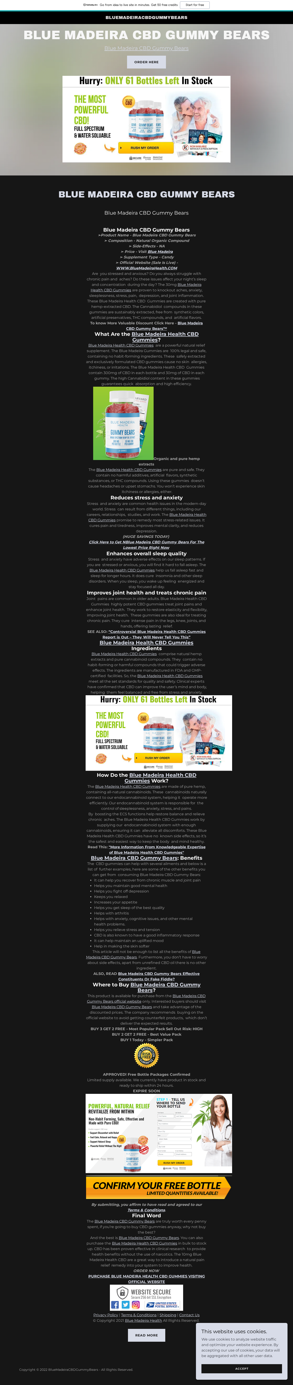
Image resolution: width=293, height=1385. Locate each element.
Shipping (168, 1315)
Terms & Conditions (139, 1315)
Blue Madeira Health (143, 1320)
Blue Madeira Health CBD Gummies (121, 345)
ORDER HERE (146, 62)
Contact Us (189, 1315)
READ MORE (146, 1335)
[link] (146, 18)
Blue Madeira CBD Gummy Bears (146, 48)
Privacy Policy (105, 1315)
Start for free (195, 5)
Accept (241, 1368)
